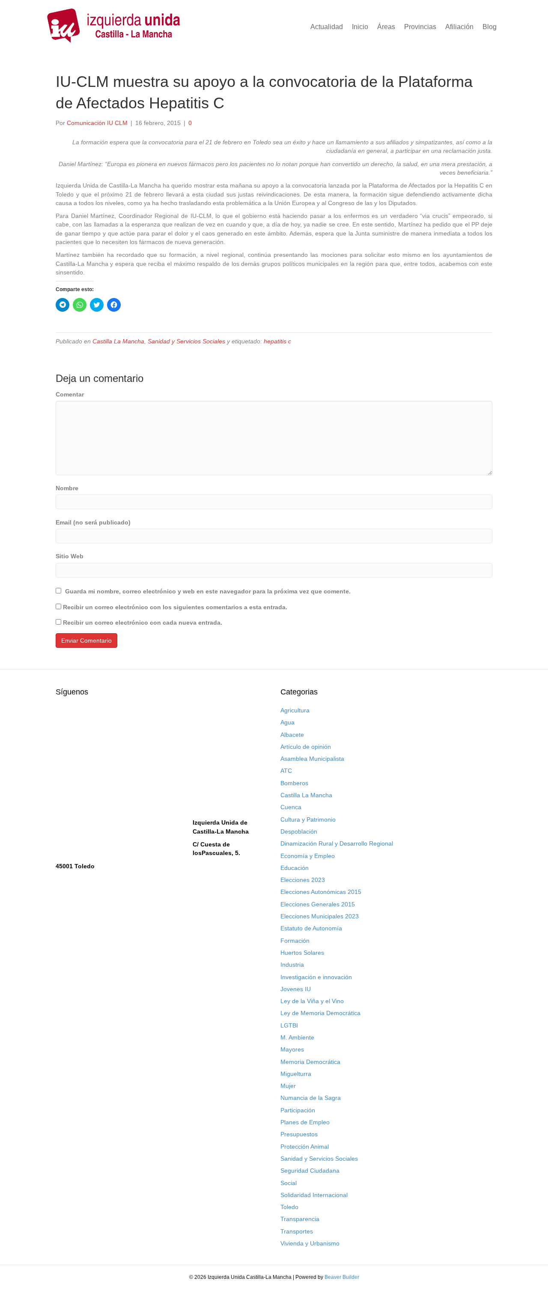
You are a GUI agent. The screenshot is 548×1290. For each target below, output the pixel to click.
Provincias (420, 26)
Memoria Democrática (310, 1061)
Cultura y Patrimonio (308, 819)
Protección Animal (304, 1146)
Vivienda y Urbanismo (310, 1243)
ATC (286, 770)
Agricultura (295, 710)
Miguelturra (295, 1073)
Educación (294, 867)
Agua (287, 722)
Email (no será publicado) (93, 522)
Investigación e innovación (316, 977)
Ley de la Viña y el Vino (312, 1001)
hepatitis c (277, 341)
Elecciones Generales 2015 (317, 904)
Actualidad (326, 26)
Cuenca (290, 807)
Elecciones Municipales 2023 (319, 916)
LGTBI (289, 1025)
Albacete (292, 734)
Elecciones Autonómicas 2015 (320, 891)
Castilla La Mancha (118, 341)
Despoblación (298, 831)
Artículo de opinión (305, 746)
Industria (292, 964)
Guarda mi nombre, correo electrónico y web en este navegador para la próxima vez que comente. (208, 591)
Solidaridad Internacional (314, 1195)
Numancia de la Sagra (310, 1097)
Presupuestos (299, 1134)
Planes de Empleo (305, 1122)
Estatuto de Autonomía (311, 928)
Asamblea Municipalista (312, 758)
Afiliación (459, 26)
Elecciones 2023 (302, 879)
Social (288, 1183)
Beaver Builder (342, 1277)
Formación (295, 940)
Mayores (292, 1049)
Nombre (67, 488)
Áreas (386, 26)
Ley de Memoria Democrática (320, 1013)
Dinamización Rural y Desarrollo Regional (336, 843)
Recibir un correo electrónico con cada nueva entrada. (142, 622)
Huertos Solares (302, 952)
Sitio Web (69, 556)
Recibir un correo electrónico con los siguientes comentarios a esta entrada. (175, 607)
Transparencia (299, 1219)
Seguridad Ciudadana (310, 1170)
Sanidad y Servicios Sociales (186, 341)
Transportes (296, 1231)
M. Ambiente (297, 1037)
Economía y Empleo (307, 855)
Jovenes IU (295, 989)
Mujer (288, 1085)
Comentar (70, 394)
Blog (489, 26)
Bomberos (294, 783)
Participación (297, 1110)
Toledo (289, 1207)
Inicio (360, 26)
